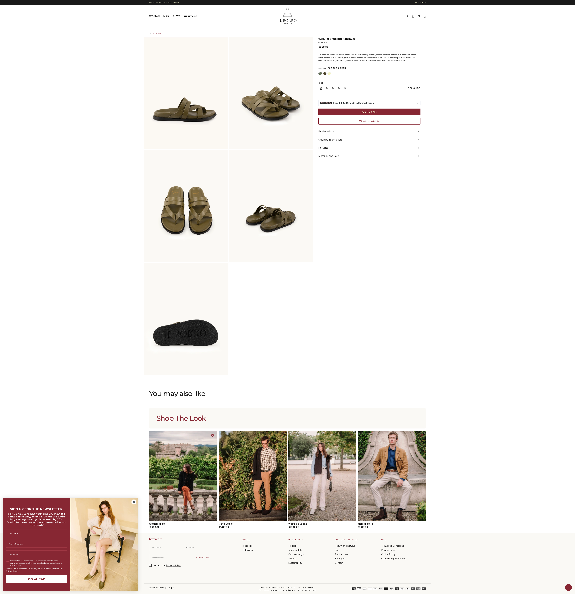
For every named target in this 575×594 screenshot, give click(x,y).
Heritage (190, 16)
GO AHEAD (37, 579)
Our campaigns (296, 554)
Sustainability (295, 563)
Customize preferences (393, 558)
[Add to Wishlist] (212, 435)
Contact (339, 563)
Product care (341, 554)
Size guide (414, 88)
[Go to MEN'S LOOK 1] (253, 476)
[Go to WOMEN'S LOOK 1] (183, 476)
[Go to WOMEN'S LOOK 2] (322, 476)
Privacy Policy (173, 565)
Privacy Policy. (12, 571)
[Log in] (413, 16)
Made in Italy (295, 550)
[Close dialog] (134, 502)
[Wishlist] (418, 16)
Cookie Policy (388, 554)
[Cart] (424, 16)
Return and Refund (345, 546)
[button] (420, 3)
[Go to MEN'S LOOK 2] (392, 476)
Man (166, 16)
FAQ (337, 550)
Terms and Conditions (392, 546)
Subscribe (202, 557)
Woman (154, 16)
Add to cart (369, 112)
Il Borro (292, 558)
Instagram (247, 550)
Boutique (340, 558)
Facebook (247, 546)
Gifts (177, 16)
